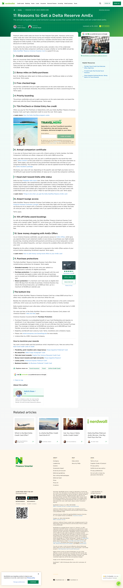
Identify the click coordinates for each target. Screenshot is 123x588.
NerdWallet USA (60, 580)
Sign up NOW (66, 136)
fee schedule (69, 543)
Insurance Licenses (77, 515)
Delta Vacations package (24, 166)
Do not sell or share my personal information (98, 473)
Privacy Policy (52, 143)
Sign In (107, 3)
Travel (20, 10)
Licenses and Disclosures (72, 506)
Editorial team (57, 478)
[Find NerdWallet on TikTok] (104, 497)
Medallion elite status (30, 180)
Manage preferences (19, 582)
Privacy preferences (96, 470)
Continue (33, 582)
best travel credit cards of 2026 (23, 346)
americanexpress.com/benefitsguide (35, 333)
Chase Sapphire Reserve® (52, 358)
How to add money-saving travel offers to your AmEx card (42, 253)
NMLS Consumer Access (59, 506)
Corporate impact (58, 468)
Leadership (56, 463)
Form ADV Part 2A (78, 541)
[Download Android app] (32, 498)
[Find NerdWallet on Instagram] (98, 497)
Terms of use (94, 461)
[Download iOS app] (21, 498)
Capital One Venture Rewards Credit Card (46, 355)
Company (56, 461)
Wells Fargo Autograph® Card (35, 352)
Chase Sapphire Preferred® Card (57, 350)
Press (54, 480)
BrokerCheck (83, 543)
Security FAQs (76, 463)
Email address (45, 133)
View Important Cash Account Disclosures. (69, 549)
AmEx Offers (60, 237)
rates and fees (30, 313)
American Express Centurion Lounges (25, 204)
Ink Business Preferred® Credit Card (40, 363)
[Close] (120, 574)
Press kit (55, 482)
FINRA (84, 538)
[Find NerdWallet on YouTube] (95, 497)
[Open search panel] (100, 3)
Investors (56, 485)
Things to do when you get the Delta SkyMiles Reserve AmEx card (45, 194)
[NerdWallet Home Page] (8, 3)
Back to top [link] (19, 380)
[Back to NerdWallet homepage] (14, 10)
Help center (75, 461)
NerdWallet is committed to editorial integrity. (95, 55)
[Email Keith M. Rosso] (25, 394)
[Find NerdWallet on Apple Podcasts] (101, 497)
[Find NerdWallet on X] (92, 497)
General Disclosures (61, 543)
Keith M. (29, 391)
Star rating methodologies (61, 475)
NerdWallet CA (74, 580)
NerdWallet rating (68, 273)
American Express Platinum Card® (36, 360)
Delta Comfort (22, 160)
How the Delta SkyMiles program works (36, 115)
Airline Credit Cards (54, 368)
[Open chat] (118, 583)
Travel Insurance (34, 368)
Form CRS (70, 541)
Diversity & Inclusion (59, 470)
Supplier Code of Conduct (98, 463)
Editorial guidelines (59, 473)
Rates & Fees (68, 285)
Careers (55, 465)
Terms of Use (57, 141)
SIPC (87, 538)
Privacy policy (95, 465)
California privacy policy (98, 468)
